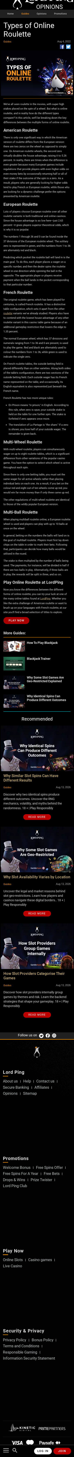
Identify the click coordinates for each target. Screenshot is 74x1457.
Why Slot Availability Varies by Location (36, 877)
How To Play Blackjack (42, 643)
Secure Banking (16, 1087)
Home (10, 13)
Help (27, 1081)
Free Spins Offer (49, 1168)
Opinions (41, 13)
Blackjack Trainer (38, 658)
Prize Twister (41, 1180)
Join (62, 1451)
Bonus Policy (42, 1340)
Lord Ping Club (15, 1186)
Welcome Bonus (16, 1168)
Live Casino (12, 1266)
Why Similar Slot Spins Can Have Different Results (30, 778)
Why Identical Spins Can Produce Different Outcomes (46, 698)
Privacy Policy (14, 1340)
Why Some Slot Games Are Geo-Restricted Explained (45, 679)
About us (10, 1081)
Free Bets (52, 1174)
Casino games (40, 1260)
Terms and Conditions (21, 1346)
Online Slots (13, 1260)
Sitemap (30, 1093)
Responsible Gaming (20, 1352)
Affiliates (41, 1087)
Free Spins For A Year (20, 1174)
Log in (43, 1451)
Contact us (45, 1081)
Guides (25, 13)
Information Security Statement (29, 1358)
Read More (37, 817)
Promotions (60, 13)
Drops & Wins (14, 1180)
